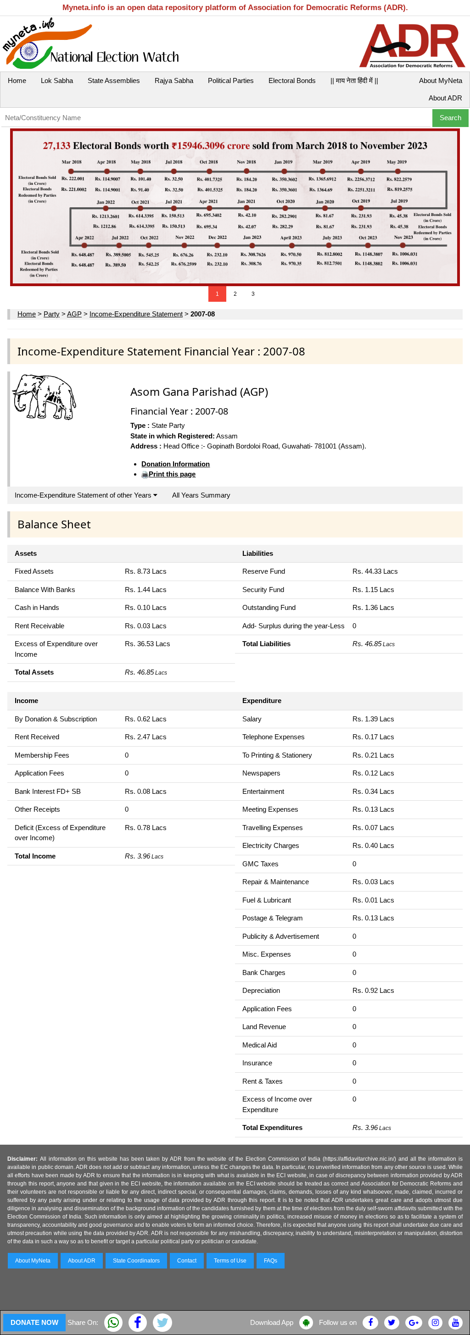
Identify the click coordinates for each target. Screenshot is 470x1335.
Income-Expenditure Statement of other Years (84, 495)
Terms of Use (230, 1260)
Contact (186, 1260)
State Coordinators (136, 1260)
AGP (74, 314)
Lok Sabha (57, 80)
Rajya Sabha (174, 80)
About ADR (445, 98)
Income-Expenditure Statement (136, 314)
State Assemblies (114, 80)
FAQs (270, 1260)
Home (17, 80)
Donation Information (175, 464)
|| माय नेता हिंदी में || (354, 80)
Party (52, 314)
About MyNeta (440, 80)
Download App (271, 1322)
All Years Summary (201, 495)
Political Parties (231, 80)
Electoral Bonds (292, 80)
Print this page (172, 474)
